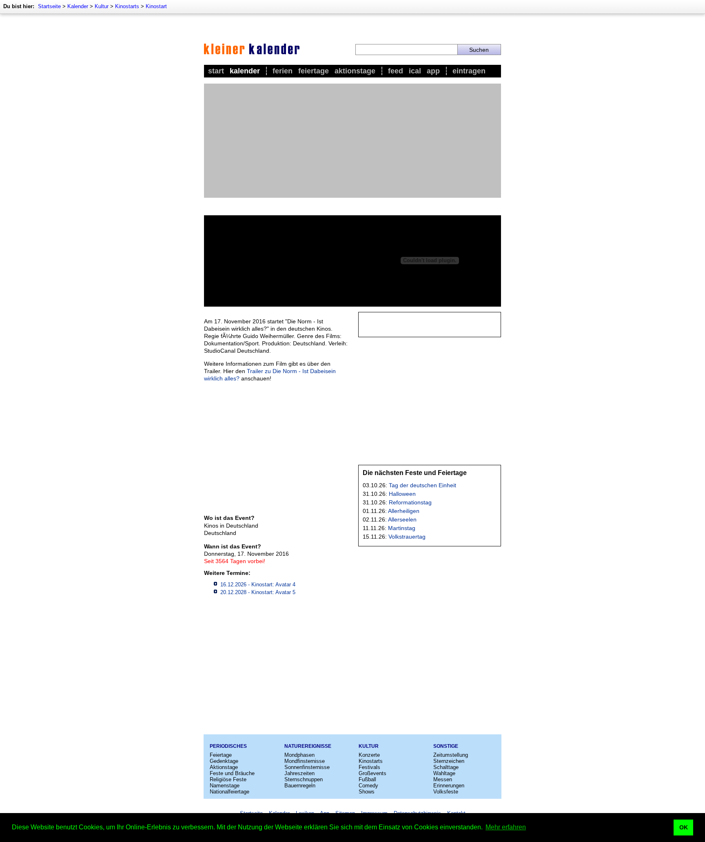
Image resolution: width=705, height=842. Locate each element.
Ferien (283, 71)
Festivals (369, 767)
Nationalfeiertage (229, 792)
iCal (415, 71)
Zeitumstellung (450, 755)
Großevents (372, 773)
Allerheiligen (403, 511)
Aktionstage (355, 71)
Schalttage (446, 767)
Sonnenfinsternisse (307, 767)
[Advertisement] (352, 141)
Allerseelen (402, 519)
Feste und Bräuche (232, 773)
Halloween (402, 494)
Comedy (368, 785)
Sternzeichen (448, 761)
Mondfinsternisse (304, 761)
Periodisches (228, 746)
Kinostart (156, 6)
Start (216, 71)
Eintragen (469, 71)
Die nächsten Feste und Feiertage (415, 472)
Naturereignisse (307, 746)
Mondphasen (299, 755)
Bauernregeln (299, 785)
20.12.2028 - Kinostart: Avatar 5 (257, 592)
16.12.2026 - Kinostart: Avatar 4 (257, 584)
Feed (395, 71)
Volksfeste (445, 792)
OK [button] (683, 827)
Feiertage (313, 71)
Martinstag (401, 528)
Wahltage (444, 773)
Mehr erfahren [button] (506, 827)
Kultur (102, 6)
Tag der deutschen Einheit (422, 485)
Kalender (77, 6)
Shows (367, 792)
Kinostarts (127, 6)
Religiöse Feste (228, 779)
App (433, 71)
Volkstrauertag (407, 536)
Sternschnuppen (303, 779)
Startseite (49, 6)
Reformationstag (410, 502)
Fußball (367, 779)
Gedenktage (224, 761)
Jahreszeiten (299, 773)
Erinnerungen (448, 785)
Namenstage (224, 785)
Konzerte (369, 755)
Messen (442, 779)
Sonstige (445, 746)
